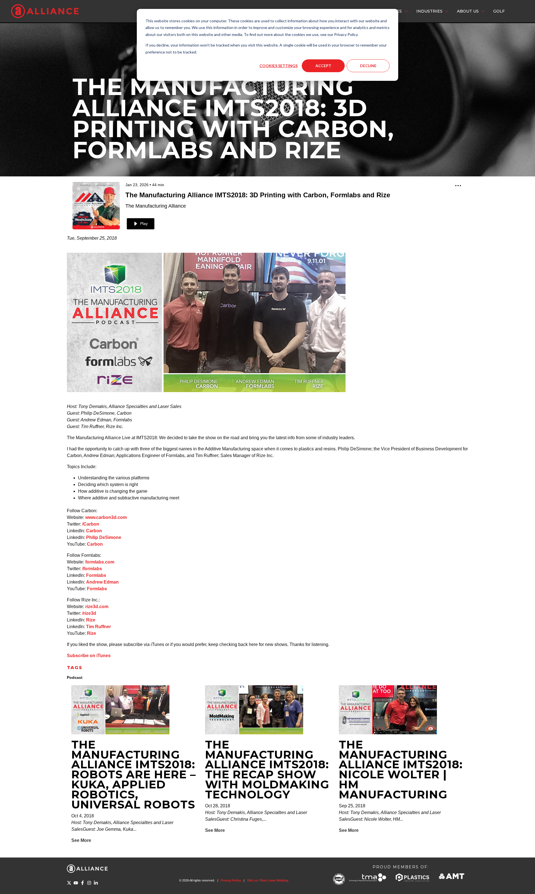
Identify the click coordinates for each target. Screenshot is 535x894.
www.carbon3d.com (106, 517)
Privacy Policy (231, 880)
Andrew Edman (102, 582)
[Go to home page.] (45, 11)
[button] (458, 186)
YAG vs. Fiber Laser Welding (267, 880)
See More (81, 840)
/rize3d (89, 613)
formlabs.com (99, 562)
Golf (499, 11)
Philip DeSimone (103, 537)
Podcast (74, 677)
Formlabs (96, 575)
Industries (429, 11)
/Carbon (90, 524)
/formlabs (92, 568)
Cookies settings (278, 65)
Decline (368, 65)
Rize (90, 620)
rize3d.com (96, 606)
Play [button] (144, 223)
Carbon (94, 530)
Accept (323, 65)
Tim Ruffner (98, 626)
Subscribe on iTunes (89, 655)
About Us (468, 11)
